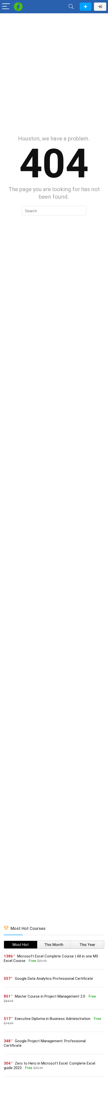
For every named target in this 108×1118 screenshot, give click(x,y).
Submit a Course (85, 7)
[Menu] (6, 6)
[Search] (71, 6)
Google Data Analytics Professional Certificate (54, 978)
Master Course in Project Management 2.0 (50, 996)
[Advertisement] (54, 72)
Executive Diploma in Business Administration (52, 1018)
